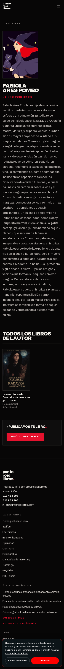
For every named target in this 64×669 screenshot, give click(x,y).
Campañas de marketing (16, 559)
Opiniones (8, 543)
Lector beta (9, 532)
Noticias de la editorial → (19, 623)
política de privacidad (16, 653)
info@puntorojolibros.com (18, 504)
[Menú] (58, 6)
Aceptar (45, 660)
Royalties (8, 570)
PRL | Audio (8, 576)
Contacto (8, 548)
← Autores (11, 23)
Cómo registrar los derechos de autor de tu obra (29, 612)
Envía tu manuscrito (25, 436)
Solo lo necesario (17, 660)
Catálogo (8, 565)
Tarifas (6, 526)
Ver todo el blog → (15, 617)
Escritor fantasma (12, 537)
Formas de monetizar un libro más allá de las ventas (31, 601)
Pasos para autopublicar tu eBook (22, 606)
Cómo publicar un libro (15, 521)
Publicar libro (9, 554)
